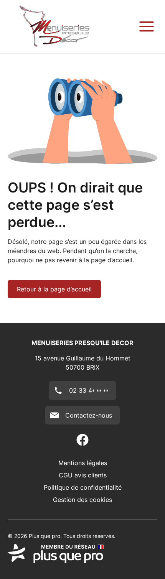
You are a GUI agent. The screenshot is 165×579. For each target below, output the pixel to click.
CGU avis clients (83, 475)
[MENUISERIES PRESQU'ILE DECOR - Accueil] (54, 26)
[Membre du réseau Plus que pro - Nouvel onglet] (82, 553)
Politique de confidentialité (83, 487)
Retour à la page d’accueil (54, 289)
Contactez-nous (88, 415)
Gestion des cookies (82, 499)
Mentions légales (82, 463)
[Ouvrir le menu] (146, 26)
